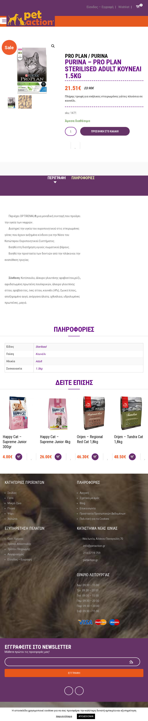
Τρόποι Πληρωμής (19, 549)
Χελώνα (12, 518)
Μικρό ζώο (14, 503)
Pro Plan (76, 56)
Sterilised (41, 346)
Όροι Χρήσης (16, 538)
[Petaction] (31, 17)
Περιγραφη (57, 178)
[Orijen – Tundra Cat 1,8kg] (129, 413)
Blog (82, 503)
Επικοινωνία (88, 508)
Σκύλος (12, 492)
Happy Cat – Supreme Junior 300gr (15, 441)
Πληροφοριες (83, 178)
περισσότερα (64, 716)
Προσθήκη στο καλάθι (105, 131)
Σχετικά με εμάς (90, 498)
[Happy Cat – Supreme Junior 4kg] (55, 413)
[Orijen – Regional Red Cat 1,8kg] (92, 413)
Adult (39, 361)
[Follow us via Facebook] (68, 690)
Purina (99, 56)
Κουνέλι (41, 354)
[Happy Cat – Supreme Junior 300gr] (18, 413)
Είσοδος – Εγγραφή (100, 7)
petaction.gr (90, 560)
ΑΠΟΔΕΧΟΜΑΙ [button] (85, 716)
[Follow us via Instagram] (79, 690)
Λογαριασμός (16, 554)
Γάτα (10, 498)
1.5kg (39, 368)
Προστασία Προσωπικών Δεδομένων (102, 513)
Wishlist (123, 7)
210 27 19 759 (91, 552)
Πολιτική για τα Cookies (94, 518)
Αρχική (84, 492)
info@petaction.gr (94, 545)
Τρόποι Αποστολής (19, 543)
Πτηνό (11, 508)
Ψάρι (11, 513)
